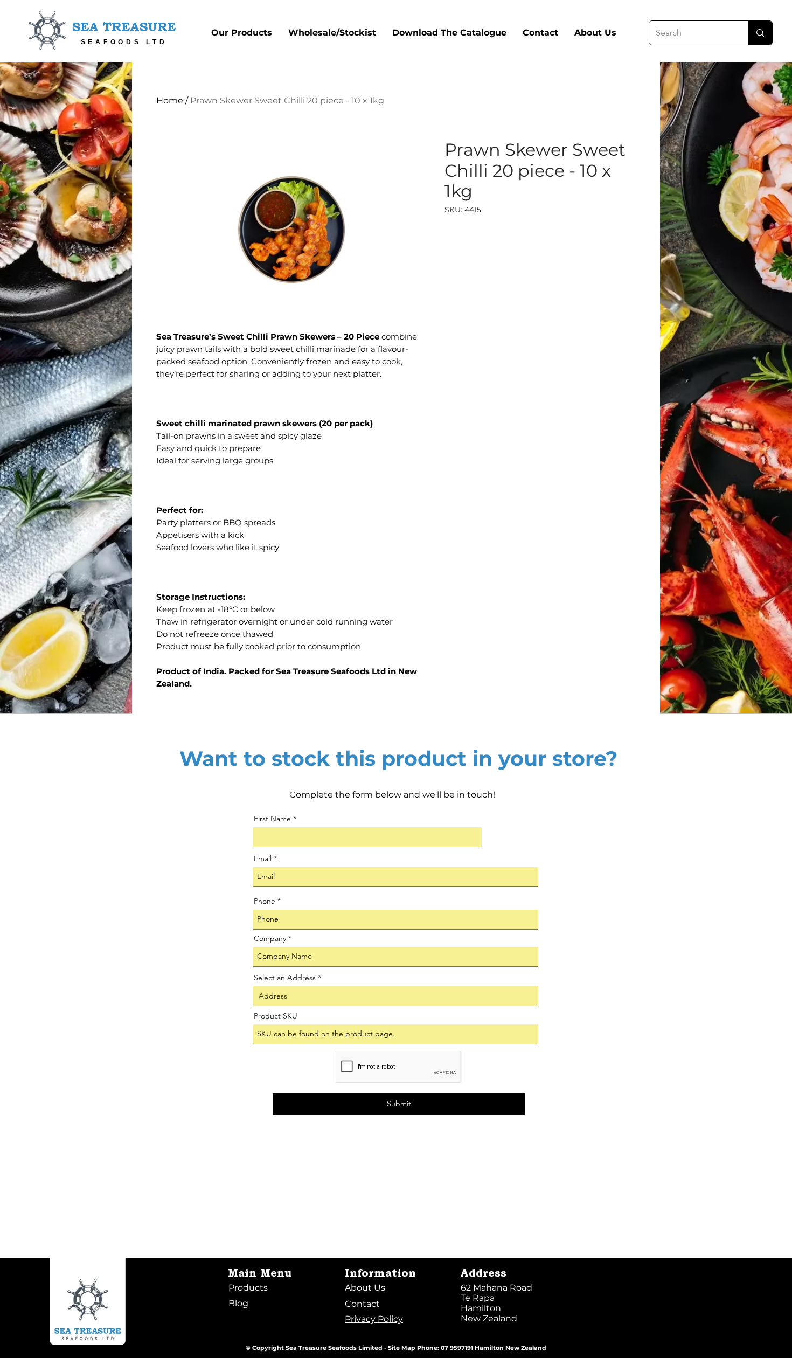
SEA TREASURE (124, 28)
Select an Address (285, 977)
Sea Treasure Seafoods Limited (334, 1348)
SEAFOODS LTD (124, 42)
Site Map (401, 1348)
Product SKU (275, 1016)
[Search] (760, 33)
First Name (272, 818)
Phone (264, 901)
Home (169, 100)
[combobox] (395, 996)
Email (263, 858)
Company (270, 938)
